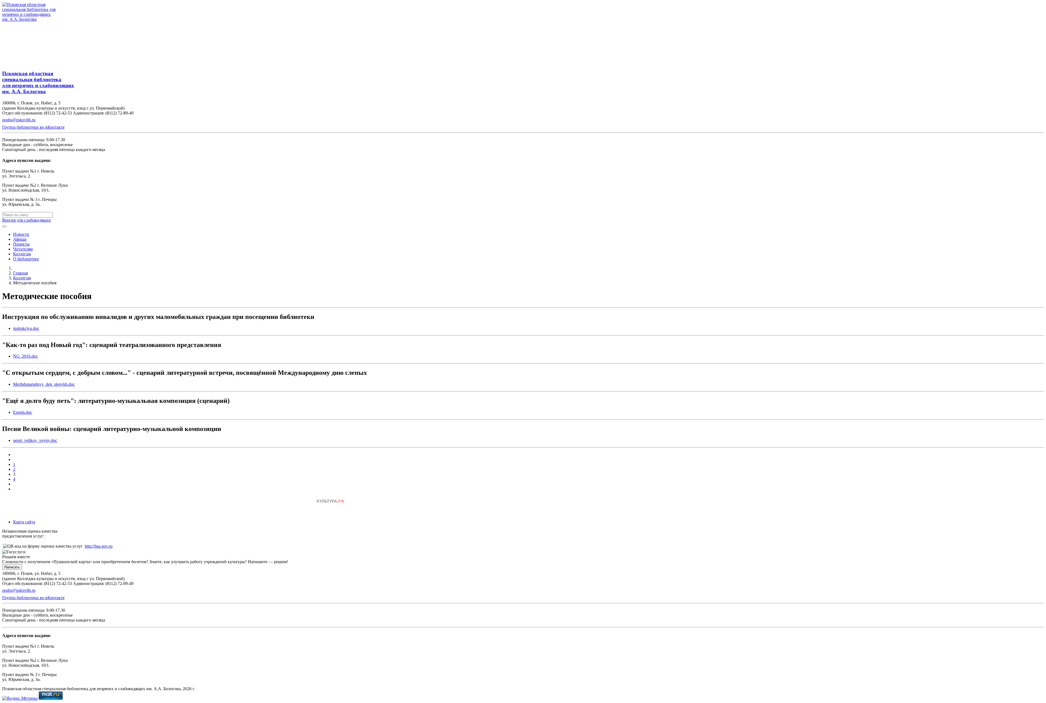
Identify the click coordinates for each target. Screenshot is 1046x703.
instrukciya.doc (26, 328)
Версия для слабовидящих (26, 220)
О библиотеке (26, 259)
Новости (21, 234)
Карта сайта (24, 522)
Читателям (23, 249)
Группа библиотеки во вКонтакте (33, 127)
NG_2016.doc (25, 356)
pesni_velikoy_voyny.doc (35, 440)
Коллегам (22, 254)
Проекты (21, 244)
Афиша (19, 239)
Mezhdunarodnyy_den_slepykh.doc (44, 384)
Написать (12, 567)
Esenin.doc (22, 412)
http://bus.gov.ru (98, 546)
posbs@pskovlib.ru (18, 119)
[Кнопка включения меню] (4, 226)
